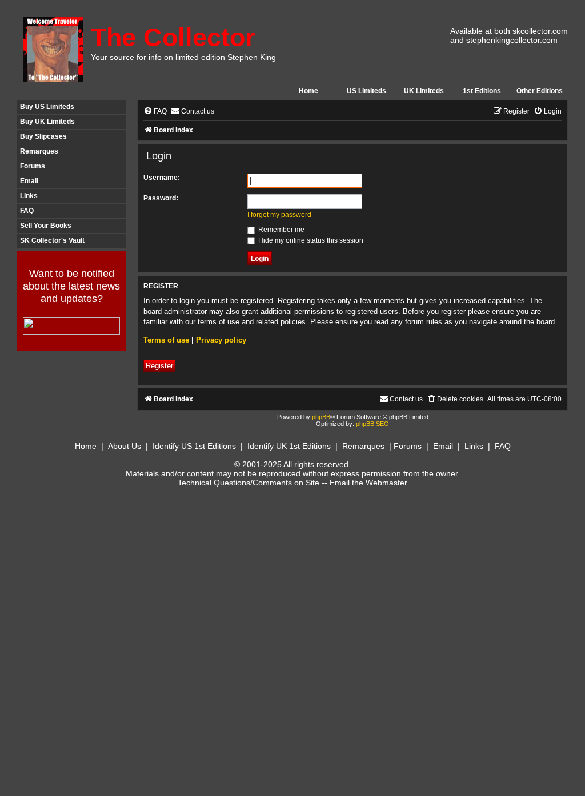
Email (29, 181)
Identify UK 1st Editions (289, 446)
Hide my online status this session (310, 240)
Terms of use (166, 340)
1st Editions (482, 91)
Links (29, 196)
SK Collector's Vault (52, 240)
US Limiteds (366, 91)
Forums (32, 166)
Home (308, 91)
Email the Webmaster (368, 482)
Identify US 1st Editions (194, 446)
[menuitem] (155, 111)
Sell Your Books (45, 226)
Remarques (39, 151)
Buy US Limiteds (47, 107)
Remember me (280, 230)
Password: (160, 198)
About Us (124, 446)
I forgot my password (279, 215)
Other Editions (539, 91)
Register (159, 365)
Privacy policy (221, 340)
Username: (161, 178)
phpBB (321, 416)
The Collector (173, 37)
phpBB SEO (372, 423)
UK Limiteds (424, 91)
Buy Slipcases (43, 136)
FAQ (27, 211)
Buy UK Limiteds (47, 122)
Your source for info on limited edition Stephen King (183, 57)
